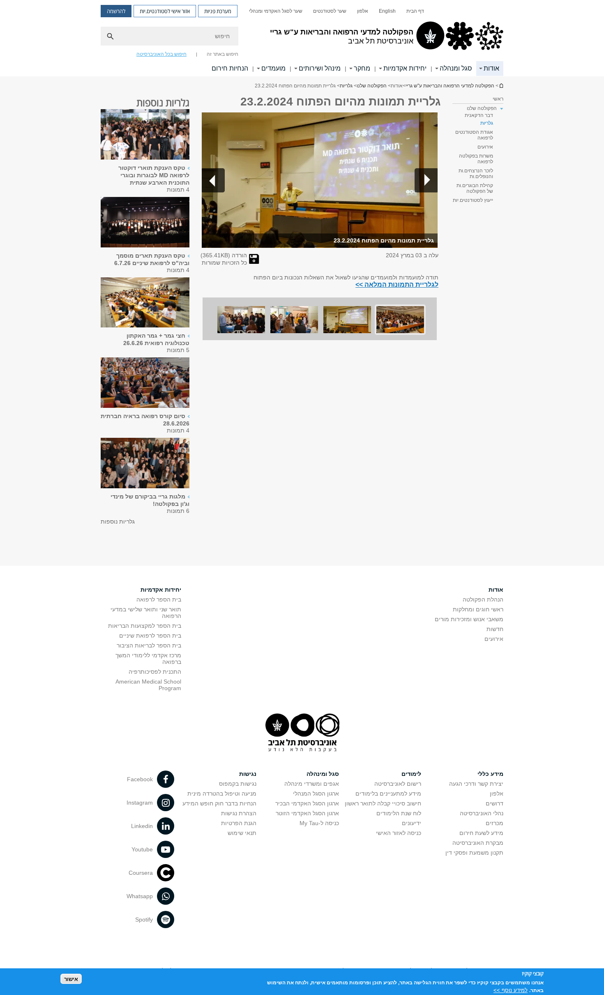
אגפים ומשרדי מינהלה (311, 783)
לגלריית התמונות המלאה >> (396, 284)
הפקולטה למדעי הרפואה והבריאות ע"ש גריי (450, 86)
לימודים (411, 774)
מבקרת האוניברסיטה (477, 842)
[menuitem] (415, 11)
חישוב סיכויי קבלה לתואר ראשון (383, 803)
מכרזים (494, 823)
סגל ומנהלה (456, 68)
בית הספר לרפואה (158, 599)
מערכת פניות (217, 11)
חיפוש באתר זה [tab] (222, 54)
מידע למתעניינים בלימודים (388, 793)
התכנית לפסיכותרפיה (155, 671)
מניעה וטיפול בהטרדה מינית (221, 793)
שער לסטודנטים (329, 11)
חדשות (494, 629)
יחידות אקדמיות (404, 68)
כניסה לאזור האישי (398, 833)
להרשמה (116, 11)
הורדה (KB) (224, 255)
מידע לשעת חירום (481, 833)
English (387, 11)
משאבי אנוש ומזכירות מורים (469, 619)
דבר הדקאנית (479, 115)
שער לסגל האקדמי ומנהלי (275, 11)
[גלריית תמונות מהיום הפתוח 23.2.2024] (254, 261)
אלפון (362, 11)
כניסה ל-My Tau (319, 823)
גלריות (346, 86)
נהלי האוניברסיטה (481, 813)
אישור (71, 979)
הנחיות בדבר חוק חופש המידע (219, 803)
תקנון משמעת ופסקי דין (474, 852)
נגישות (247, 774)
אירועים (485, 147)
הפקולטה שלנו (372, 86)
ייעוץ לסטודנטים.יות (473, 200)
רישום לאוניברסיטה (397, 783)
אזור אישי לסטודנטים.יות (165, 11)
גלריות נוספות (118, 521)
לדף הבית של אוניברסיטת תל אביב (501, 85)
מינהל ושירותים (320, 68)
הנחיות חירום (230, 68)
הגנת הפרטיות (238, 823)
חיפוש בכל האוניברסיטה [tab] (161, 54)
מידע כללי (490, 774)
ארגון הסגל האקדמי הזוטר (307, 813)
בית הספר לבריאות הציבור (149, 645)
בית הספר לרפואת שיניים (150, 635)
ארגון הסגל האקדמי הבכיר (307, 803)
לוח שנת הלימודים (398, 813)
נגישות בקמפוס (237, 783)
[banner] (302, 38)
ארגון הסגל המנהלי (316, 793)
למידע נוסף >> (510, 990)
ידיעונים (411, 823)
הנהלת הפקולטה (483, 599)
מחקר (362, 68)
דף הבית (415, 11)
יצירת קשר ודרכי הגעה (476, 783)
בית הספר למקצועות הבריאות (144, 625)
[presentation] (145, 157)
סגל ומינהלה (323, 774)
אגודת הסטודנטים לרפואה (474, 135)
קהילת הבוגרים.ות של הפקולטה (474, 188)
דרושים (494, 803)
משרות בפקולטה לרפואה (476, 159)
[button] (426, 180)
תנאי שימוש (242, 833)
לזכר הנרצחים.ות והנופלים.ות (476, 173)
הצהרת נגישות (238, 813)
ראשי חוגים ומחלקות (478, 609)
